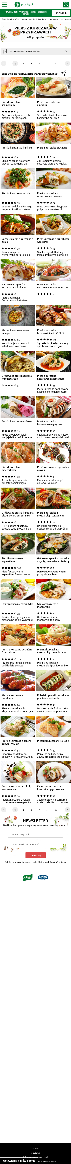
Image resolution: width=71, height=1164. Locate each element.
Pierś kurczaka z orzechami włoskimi (53, 240)
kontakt (35, 1148)
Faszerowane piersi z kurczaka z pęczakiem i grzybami (50, 788)
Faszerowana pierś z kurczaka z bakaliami (14, 286)
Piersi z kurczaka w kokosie (53, 740)
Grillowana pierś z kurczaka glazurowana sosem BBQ (17, 514)
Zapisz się (35, 855)
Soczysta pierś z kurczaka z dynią (17, 240)
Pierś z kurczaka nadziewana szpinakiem (50, 377)
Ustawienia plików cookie (19, 1160)
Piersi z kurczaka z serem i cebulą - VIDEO (17, 742)
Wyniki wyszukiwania (25, 19)
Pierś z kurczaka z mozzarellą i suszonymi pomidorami (50, 514)
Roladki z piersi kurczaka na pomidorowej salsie (53, 697)
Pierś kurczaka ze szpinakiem (12, 103)
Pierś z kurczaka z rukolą (16, 193)
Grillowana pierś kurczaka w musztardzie (17, 377)
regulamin (35, 1152)
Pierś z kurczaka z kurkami (17, 147)
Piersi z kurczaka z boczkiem (12, 697)
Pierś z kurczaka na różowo (17, 421)
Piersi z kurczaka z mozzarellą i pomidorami (51, 651)
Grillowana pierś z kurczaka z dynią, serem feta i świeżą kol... (53, 560)
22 (56, 63)
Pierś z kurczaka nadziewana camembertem (52, 286)
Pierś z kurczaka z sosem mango (16, 331)
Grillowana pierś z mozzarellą (47, 605)
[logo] (24, 4)
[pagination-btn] (67, 63)
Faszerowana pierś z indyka (17, 604)
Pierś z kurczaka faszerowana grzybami (50, 423)
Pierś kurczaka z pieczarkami (11, 468)
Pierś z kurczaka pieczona (52, 147)
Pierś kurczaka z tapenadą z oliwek (53, 468)
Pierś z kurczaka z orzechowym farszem (49, 195)
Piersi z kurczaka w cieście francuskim (17, 651)
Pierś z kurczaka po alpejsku (48, 103)
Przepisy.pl (7, 19)
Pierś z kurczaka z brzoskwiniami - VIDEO (50, 331)
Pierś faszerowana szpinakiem (12, 560)
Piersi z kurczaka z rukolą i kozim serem (17, 788)
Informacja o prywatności (35, 1157)
